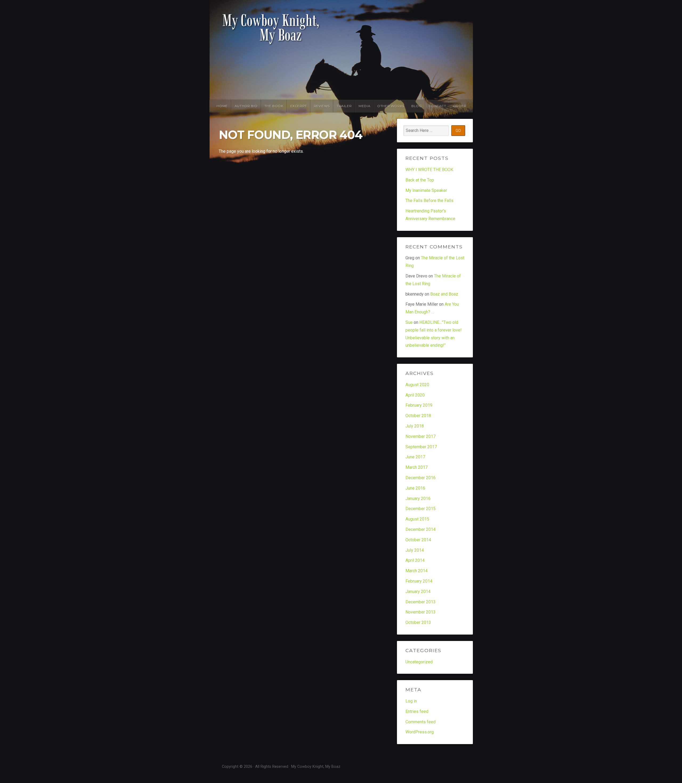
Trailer (344, 106)
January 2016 (418, 498)
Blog (416, 106)
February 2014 (418, 581)
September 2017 (421, 446)
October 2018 (418, 415)
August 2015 (417, 519)
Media (364, 106)
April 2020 (415, 395)
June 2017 (415, 456)
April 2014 (415, 560)
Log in (411, 701)
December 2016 (420, 477)
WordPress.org (419, 731)
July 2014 (414, 550)
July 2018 (414, 426)
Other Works (390, 106)
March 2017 (416, 467)
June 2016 (415, 488)
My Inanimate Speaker (426, 190)
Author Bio (246, 106)
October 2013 (418, 622)
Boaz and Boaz (444, 294)
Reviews (322, 106)
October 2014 (418, 539)
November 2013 (420, 612)
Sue (409, 322)
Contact (437, 106)
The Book (274, 106)
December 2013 (420, 601)
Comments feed (420, 721)
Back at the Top (419, 180)
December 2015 (420, 508)
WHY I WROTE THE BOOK (429, 169)
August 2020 (417, 384)
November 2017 (420, 436)
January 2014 (418, 591)
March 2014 (416, 570)
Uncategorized (419, 661)
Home (222, 106)
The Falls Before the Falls (429, 200)
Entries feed (416, 711)
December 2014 (420, 529)
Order (459, 106)
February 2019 (418, 405)
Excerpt (298, 106)
